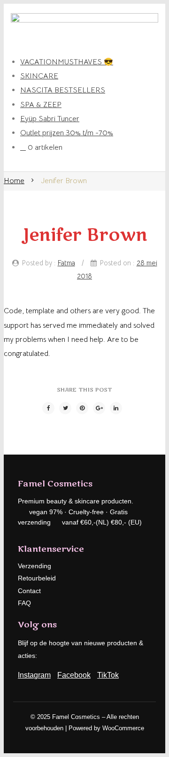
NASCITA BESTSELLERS (62, 90)
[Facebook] (48, 408)
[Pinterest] (82, 408)
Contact (29, 591)
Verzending (34, 566)
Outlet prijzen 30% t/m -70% (66, 133)
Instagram (34, 675)
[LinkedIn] (116, 408)
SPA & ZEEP (40, 104)
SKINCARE (39, 76)
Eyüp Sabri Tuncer (49, 119)
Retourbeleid (37, 578)
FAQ (24, 603)
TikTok (108, 675)
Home (14, 180)
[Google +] (99, 408)
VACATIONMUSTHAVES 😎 (66, 62)
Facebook (74, 675)
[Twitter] (65, 408)
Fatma (66, 263)
